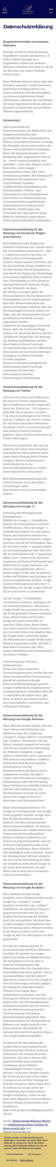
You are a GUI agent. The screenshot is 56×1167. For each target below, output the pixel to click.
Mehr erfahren (26, 1160)
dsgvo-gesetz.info (14, 1128)
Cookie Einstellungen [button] (14, 1154)
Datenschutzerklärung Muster (32, 1121)
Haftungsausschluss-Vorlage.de (28, 1124)
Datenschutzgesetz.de (16, 1132)
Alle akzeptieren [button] (34, 1154)
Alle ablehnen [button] (11, 1160)
